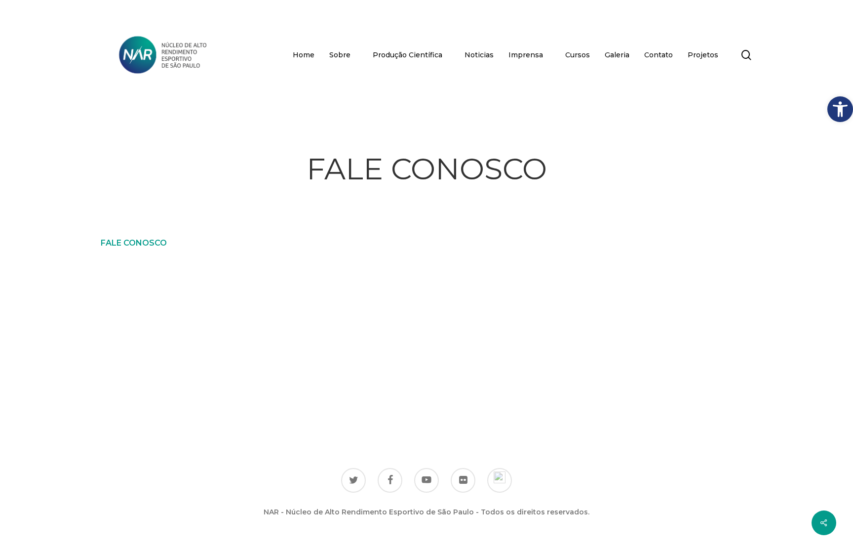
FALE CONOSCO (134, 243)
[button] (840, 109)
